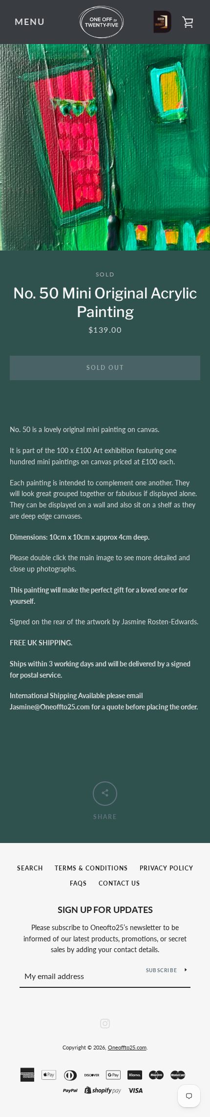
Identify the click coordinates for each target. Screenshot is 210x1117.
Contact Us (119, 883)
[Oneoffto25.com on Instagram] (105, 1022)
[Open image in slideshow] (105, 147)
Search (30, 868)
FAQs (78, 883)
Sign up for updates (105, 909)
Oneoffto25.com (127, 1047)
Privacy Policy (166, 868)
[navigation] (30, 22)
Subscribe (161, 970)
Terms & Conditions (91, 868)
